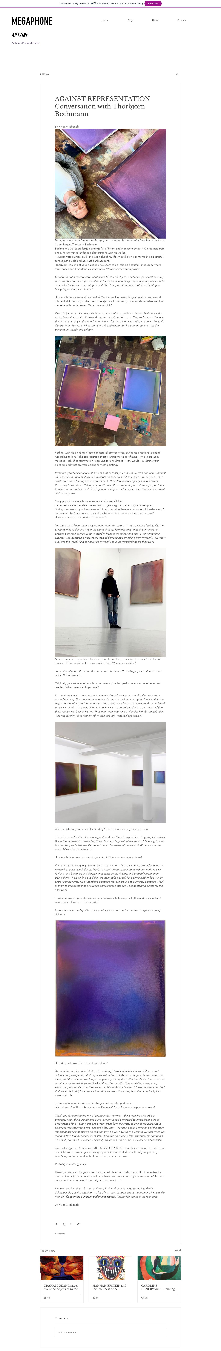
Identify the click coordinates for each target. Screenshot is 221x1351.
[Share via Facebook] (56, 1224)
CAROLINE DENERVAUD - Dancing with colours (158, 1287)
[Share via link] (78, 1224)
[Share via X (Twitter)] (63, 1224)
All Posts (44, 74)
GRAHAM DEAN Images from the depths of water (61, 1287)
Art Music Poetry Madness (25, 43)
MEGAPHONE (33, 21)
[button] (177, 74)
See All (178, 1250)
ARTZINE (19, 35)
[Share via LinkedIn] (71, 1224)
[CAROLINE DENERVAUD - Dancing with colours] (159, 1268)
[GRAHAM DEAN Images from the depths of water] (61, 1268)
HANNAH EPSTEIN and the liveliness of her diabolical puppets (109, 1287)
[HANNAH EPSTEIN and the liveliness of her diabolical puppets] (110, 1268)
